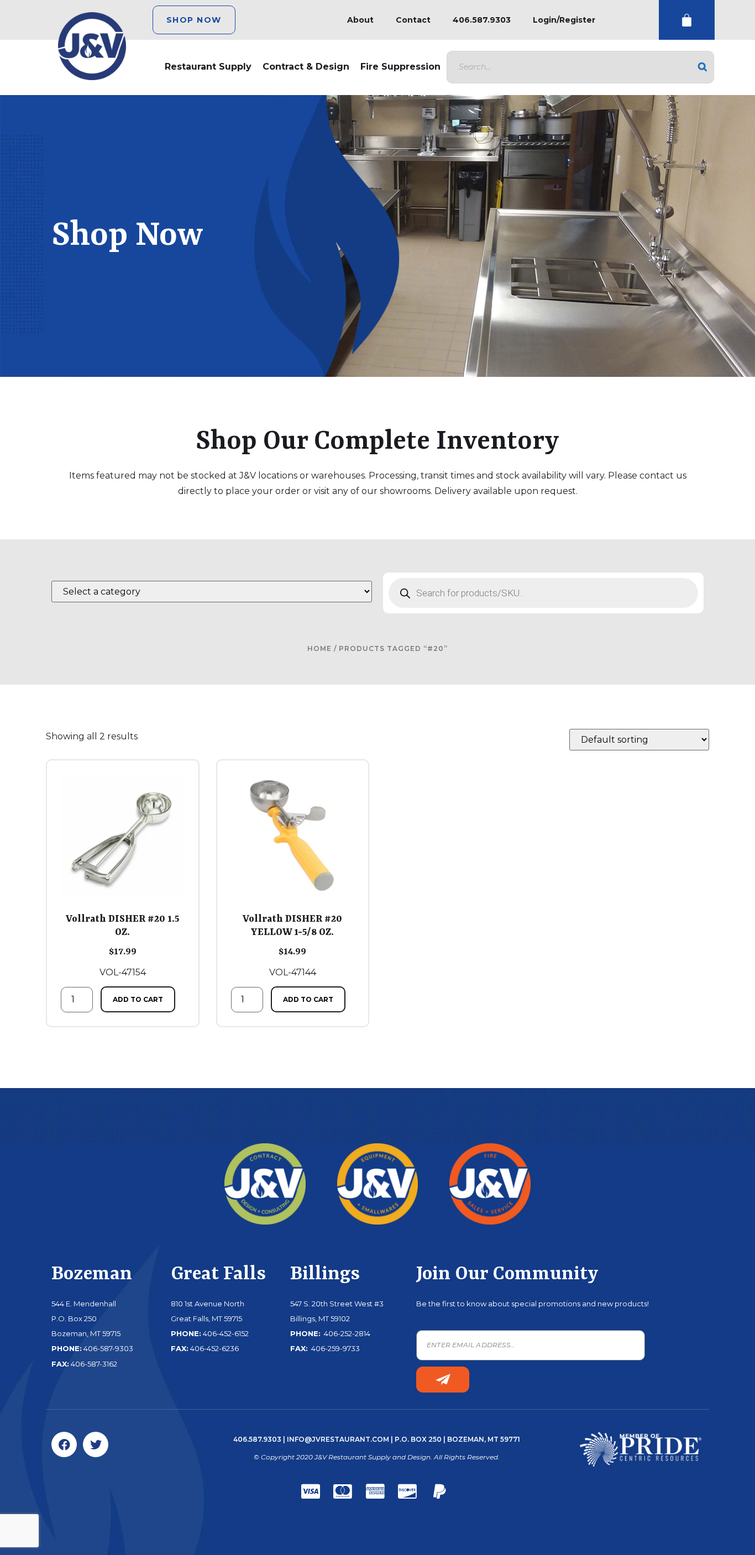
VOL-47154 (122, 945)
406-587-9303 (108, 1348)
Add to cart (138, 999)
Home (319, 648)
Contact (413, 20)
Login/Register (564, 20)
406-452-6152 (226, 1333)
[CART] (687, 20)
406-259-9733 (335, 1348)
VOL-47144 (292, 945)
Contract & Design (306, 66)
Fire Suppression (400, 66)
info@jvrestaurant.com (338, 1439)
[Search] (702, 67)
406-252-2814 (346, 1333)
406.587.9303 (482, 20)
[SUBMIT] (442, 1380)
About (360, 20)
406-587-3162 (94, 1363)
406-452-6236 (214, 1348)
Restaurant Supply (208, 66)
